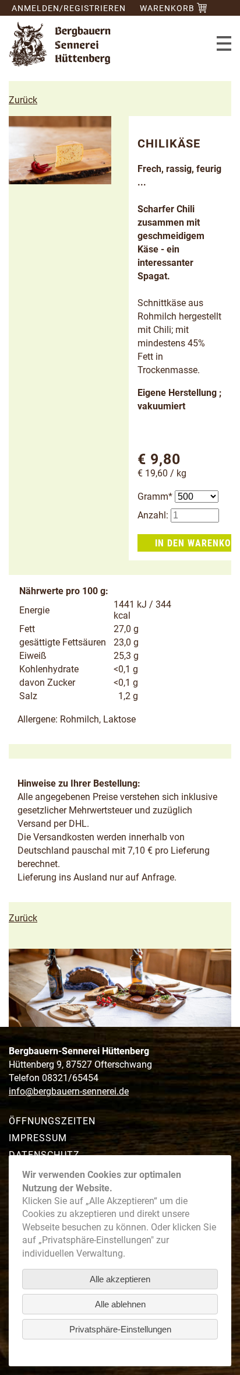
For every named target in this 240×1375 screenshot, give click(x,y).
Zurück (23, 100)
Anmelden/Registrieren (69, 8)
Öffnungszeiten (52, 1121)
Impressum (38, 1138)
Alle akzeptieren (120, 1279)
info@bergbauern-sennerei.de (69, 1091)
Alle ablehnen (120, 1304)
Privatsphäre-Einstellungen (120, 1329)
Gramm (156, 496)
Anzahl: (152, 515)
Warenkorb (168, 8)
